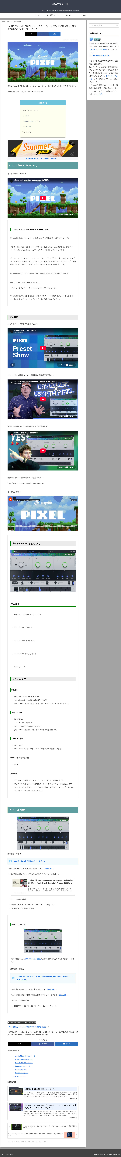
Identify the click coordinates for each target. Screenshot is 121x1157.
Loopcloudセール (21, 1073)
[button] (117, 25)
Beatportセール (21, 1069)
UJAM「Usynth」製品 (32, 959)
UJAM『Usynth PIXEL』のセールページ (29, 861)
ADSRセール (20, 1076)
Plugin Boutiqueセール (23, 1059)
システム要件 (27, 126)
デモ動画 (26, 115)
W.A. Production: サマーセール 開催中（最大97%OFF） (43, 158)
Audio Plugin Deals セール (25, 1056)
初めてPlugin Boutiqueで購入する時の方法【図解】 (28, 1027)
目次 (40, 103)
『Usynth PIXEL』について (31, 121)
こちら (100, 94)
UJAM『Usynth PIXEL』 (30, 110)
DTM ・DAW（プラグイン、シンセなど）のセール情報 (22, 1022)
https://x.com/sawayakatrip (99, 55)
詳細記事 (48, 868)
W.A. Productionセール (24, 1063)
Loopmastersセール (22, 1066)
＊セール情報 (26, 132)
